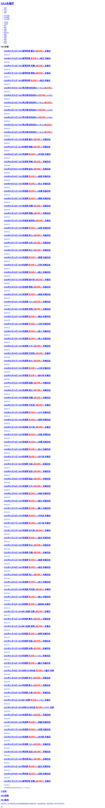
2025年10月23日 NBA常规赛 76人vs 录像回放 (27, 744)
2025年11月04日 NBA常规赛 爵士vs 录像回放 (27, 685)
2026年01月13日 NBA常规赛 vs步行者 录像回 (27, 457)
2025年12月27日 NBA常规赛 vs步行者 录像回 (27, 523)
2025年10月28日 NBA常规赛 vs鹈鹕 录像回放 (27, 722)
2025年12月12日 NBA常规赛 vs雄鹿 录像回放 (27, 560)
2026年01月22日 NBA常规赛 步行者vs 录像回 (27, 427)
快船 (5, 29)
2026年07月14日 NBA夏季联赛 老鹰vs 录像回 (27, 66)
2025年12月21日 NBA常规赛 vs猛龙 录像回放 (27, 538)
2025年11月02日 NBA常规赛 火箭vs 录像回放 (27, 693)
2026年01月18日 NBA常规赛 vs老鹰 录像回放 (27, 442)
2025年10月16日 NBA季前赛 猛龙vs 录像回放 (27, 752)
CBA (5, 11)
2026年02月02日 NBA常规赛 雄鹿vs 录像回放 (27, 383)
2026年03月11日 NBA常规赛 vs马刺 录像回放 (27, 265)
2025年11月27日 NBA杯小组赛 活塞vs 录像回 (27, 611)
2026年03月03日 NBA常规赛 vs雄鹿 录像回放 (27, 294)
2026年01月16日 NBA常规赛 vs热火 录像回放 (27, 449)
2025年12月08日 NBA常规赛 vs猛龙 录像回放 (27, 567)
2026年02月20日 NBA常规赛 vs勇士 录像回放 (27, 339)
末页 (28, 787)
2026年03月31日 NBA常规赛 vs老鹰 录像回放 (27, 191)
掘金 (5, 43)
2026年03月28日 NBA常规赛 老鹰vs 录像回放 (27, 206)
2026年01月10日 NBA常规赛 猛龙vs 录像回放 (27, 471)
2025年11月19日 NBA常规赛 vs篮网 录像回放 (27, 634)
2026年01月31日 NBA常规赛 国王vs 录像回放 (27, 390)
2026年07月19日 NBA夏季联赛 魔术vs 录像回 (27, 51)
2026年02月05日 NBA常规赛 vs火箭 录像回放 (27, 368)
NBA (5, 9)
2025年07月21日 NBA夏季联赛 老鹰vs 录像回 (27, 781)
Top (2, 806)
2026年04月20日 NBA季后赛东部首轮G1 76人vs (28, 132)
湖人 (5, 25)
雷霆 (5, 39)
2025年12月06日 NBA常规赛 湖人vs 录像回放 (27, 575)
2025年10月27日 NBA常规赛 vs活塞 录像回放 (27, 729)
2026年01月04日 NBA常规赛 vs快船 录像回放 (27, 493)
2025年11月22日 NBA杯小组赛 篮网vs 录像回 (27, 626)
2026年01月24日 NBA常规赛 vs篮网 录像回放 (27, 420)
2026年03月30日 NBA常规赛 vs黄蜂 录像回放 (27, 198)
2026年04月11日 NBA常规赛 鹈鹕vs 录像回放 (27, 147)
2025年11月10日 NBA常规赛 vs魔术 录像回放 (27, 663)
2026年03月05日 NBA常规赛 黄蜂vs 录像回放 (27, 287)
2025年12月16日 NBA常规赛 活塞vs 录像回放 (27, 552)
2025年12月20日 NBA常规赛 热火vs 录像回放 (27, 545)
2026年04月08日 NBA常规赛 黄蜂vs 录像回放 (27, 162)
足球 (5, 12)
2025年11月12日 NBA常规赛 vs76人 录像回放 (27, 656)
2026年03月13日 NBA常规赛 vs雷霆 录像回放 (27, 257)
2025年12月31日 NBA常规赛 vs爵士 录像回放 (27, 508)
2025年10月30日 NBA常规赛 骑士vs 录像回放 (27, 715)
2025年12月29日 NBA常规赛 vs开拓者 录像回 (27, 516)
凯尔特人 (6, 32)
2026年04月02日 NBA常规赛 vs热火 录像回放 (27, 184)
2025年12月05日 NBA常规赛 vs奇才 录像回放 (27, 582)
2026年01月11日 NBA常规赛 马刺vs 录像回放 (27, 464)
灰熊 (5, 41)
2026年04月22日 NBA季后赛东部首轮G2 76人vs (28, 125)
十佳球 (6, 24)
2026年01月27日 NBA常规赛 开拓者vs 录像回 (27, 405)
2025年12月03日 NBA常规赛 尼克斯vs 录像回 (27, 589)
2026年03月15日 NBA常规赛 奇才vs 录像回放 (27, 250)
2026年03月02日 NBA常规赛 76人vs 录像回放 (27, 302)
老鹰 (5, 36)
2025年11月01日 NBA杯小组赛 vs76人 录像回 (27, 700)
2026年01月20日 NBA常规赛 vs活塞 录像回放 (27, 434)
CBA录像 (6, 19)
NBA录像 (6, 15)
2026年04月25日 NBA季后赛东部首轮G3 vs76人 (28, 117)
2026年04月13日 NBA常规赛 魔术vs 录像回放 (27, 139)
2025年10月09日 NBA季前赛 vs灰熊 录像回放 (27, 774)
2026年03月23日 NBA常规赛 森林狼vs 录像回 (27, 221)
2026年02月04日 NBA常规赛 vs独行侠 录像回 (27, 375)
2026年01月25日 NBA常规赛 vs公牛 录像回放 (27, 412)
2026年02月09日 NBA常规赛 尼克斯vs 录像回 (27, 353)
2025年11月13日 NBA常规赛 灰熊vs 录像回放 (27, 648)
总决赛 (6, 22)
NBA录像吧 (7, 3)
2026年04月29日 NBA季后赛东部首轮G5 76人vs (28, 103)
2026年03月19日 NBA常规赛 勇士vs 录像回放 (27, 235)
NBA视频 (6, 17)
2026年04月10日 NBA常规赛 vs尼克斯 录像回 (27, 154)
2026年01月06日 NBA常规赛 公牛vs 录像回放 (27, 486)
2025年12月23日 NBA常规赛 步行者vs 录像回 (27, 530)
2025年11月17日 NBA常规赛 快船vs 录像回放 (27, 641)
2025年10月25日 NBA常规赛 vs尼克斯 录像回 (27, 737)
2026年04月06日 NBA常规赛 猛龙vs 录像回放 (27, 169)
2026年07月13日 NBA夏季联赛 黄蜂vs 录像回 (27, 73)
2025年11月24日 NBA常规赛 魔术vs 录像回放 (27, 619)
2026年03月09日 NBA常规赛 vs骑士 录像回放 (27, 272)
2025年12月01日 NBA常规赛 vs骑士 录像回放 (27, 597)
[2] (22, 787)
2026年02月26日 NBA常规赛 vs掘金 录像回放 (27, 316)
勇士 (5, 27)
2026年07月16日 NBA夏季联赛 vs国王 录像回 (27, 58)
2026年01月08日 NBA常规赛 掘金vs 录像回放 (27, 479)
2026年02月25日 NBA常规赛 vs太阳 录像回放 (27, 324)
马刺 (5, 37)
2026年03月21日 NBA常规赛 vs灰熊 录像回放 (27, 228)
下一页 (25, 787)
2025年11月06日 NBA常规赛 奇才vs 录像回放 (27, 678)
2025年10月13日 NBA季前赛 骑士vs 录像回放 (27, 759)
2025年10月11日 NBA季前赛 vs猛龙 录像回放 (27, 766)
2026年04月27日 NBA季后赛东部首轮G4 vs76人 (28, 110)
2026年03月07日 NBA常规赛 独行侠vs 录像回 (27, 280)
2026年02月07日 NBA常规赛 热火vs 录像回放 (27, 361)
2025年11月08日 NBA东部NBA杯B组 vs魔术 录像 (29, 670)
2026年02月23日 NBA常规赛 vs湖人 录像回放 (27, 331)
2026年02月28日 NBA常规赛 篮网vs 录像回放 (27, 309)
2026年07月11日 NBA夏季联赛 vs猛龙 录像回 (27, 80)
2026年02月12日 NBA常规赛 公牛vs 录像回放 (27, 346)
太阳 (5, 30)
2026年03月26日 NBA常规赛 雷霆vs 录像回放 (27, 213)
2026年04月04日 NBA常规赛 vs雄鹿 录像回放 (27, 176)
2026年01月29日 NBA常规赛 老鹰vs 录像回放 (27, 398)
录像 (5, 8)
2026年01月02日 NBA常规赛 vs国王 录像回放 (27, 501)
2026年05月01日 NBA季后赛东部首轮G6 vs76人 (28, 95)
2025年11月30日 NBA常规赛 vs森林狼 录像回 (27, 604)
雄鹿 (5, 34)
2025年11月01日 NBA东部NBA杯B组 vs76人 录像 (29, 707)
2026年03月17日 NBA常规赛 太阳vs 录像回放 (27, 243)
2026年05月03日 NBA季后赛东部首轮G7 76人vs (28, 88)
